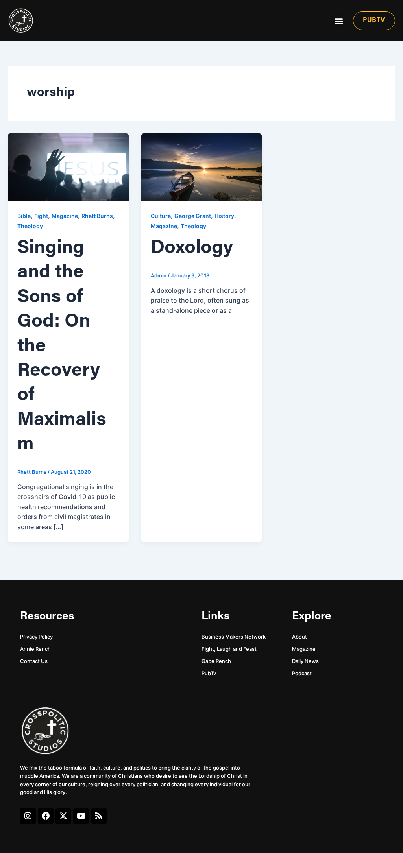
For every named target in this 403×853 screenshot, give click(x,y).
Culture (161, 215)
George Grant (192, 215)
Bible (24, 215)
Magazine (65, 215)
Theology (30, 226)
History (224, 215)
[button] (338, 20)
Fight (41, 215)
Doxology (192, 248)
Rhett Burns (97, 215)
